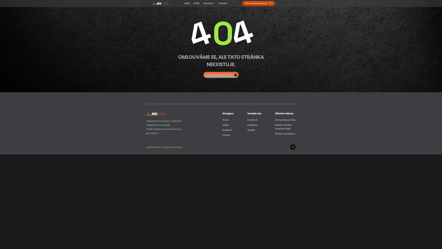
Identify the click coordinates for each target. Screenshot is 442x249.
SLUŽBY (196, 3)
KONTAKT (223, 3)
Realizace (227, 130)
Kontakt (226, 135)
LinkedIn (251, 130)
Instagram (252, 124)
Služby (225, 124)
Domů (225, 119)
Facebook (252, 119)
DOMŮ (187, 3)
